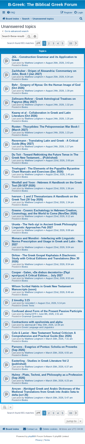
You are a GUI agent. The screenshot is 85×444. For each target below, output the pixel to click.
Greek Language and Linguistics (38, 327)
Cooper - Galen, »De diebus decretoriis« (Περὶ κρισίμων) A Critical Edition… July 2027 (41, 274)
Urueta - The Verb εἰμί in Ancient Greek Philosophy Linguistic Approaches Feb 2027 (44, 226)
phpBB (31, 436)
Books (25, 65)
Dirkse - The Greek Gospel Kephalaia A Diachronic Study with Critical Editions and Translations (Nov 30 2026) (45, 258)
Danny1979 (30, 314)
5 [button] (62, 43)
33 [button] (70, 43)
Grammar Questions (32, 316)
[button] (38, 43)
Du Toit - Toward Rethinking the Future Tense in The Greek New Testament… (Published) (45, 156)
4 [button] (58, 43)
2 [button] (49, 43)
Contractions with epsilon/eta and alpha (37, 322)
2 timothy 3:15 (21, 300)
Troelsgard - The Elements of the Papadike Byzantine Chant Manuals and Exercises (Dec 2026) (45, 170)
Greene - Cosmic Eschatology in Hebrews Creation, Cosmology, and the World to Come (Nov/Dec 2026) (44, 212)
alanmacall (30, 325)
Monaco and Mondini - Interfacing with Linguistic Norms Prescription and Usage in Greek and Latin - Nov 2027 (47, 241)
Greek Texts (28, 305)
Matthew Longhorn (34, 63)
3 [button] (53, 43)
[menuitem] (11, 12)
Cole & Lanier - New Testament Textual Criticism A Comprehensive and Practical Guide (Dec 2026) (44, 334)
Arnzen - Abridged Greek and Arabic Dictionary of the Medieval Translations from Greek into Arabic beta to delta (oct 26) (46, 391)
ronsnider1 (30, 303)
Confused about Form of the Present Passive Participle (47, 311)
